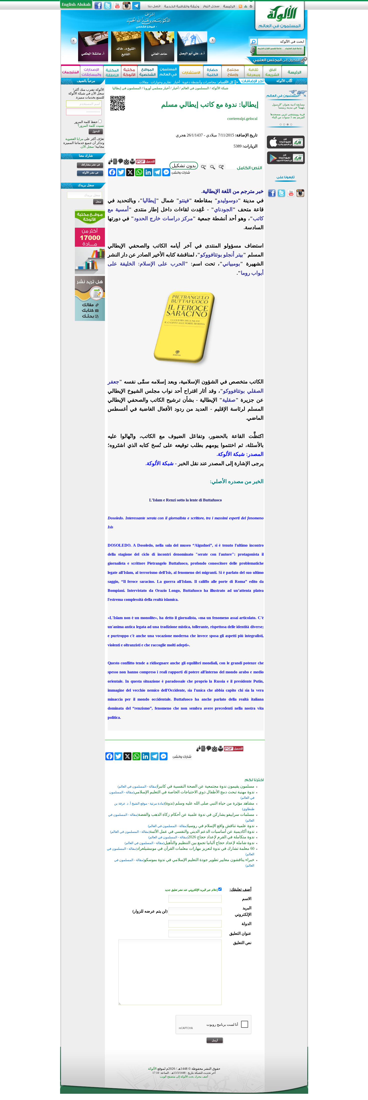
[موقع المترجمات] (70, 72)
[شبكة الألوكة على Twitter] (108, 6)
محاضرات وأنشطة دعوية (198, 82)
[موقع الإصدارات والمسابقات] (91, 72)
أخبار (177, 82)
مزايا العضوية (74, 139)
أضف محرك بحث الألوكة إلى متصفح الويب (184, 1076)
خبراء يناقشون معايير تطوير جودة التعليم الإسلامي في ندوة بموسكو (199, 860)
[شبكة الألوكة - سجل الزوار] (211, 8)
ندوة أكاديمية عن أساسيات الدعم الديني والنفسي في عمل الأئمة (202, 831)
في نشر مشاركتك (90, 164)
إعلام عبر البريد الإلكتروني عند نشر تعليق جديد (191, 890)
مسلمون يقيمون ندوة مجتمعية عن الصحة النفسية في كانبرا (205, 786)
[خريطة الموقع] (245, 8)
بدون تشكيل (184, 165)
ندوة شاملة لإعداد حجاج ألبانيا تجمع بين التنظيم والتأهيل (209, 843)
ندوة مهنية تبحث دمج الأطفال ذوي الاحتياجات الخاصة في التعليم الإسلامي (194, 792)
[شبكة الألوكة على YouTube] (117, 6)
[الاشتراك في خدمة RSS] (240, 8)
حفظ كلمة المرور (86, 122)
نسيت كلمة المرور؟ (91, 125)
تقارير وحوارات (161, 82)
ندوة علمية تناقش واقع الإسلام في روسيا (221, 826)
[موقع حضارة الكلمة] (212, 72)
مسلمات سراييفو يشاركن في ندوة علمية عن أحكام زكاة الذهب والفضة (196, 814)
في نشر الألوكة (90, 172)
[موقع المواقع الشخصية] (147, 72)
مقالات (143, 82)
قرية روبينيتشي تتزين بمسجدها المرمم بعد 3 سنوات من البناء (287, 116)
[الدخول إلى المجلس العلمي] (275, 61)
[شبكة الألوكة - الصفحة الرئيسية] (229, 8)
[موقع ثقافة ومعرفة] (253, 72)
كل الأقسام (225, 82)
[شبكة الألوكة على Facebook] (98, 6)
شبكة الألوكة (220, 88)
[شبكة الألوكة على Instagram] (127, 6)
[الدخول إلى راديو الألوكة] (273, 51)
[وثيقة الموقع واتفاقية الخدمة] (181, 8)
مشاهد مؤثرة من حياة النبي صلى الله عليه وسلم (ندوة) (209, 803)
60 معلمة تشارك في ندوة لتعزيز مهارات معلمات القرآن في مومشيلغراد (195, 848)
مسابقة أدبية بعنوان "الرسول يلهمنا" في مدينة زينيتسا (288, 106)
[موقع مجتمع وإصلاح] (233, 72)
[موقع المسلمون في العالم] (168, 72)
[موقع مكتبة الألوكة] (129, 72)
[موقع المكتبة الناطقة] (112, 72)
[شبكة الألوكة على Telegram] (136, 6)
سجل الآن (87, 146)
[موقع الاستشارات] (191, 72)
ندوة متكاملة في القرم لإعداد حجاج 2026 (221, 837)
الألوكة (152, 1069)
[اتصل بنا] (154, 8)
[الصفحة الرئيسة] (251, 8)
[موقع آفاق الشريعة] (272, 72)
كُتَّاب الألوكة (284, 81)
